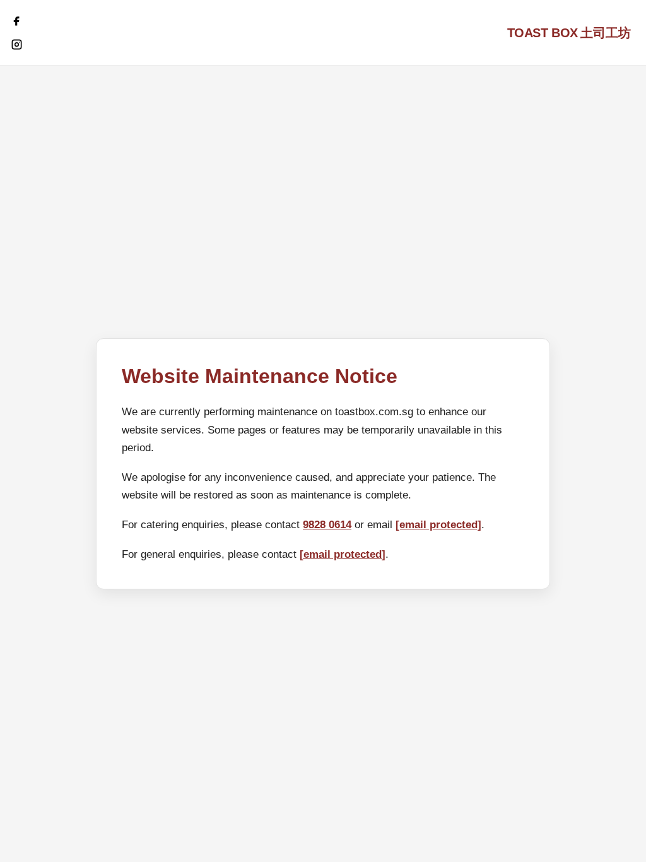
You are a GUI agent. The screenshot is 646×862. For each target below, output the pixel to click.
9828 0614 (327, 525)
